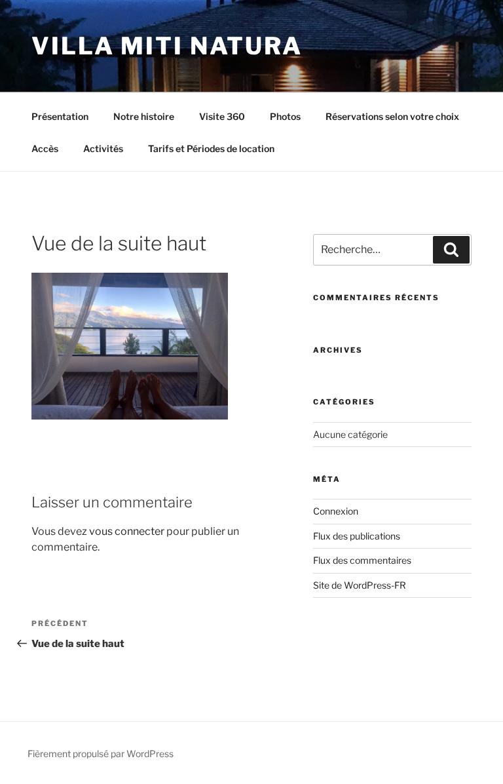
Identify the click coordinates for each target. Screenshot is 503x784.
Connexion (335, 511)
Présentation (59, 116)
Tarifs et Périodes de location (211, 148)
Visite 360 (222, 116)
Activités (103, 148)
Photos (285, 116)
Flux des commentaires (362, 560)
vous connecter (126, 531)
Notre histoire (143, 116)
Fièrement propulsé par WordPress (101, 753)
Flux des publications (356, 535)
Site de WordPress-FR (359, 585)
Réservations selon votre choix (392, 116)
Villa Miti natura (167, 45)
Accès (44, 148)
